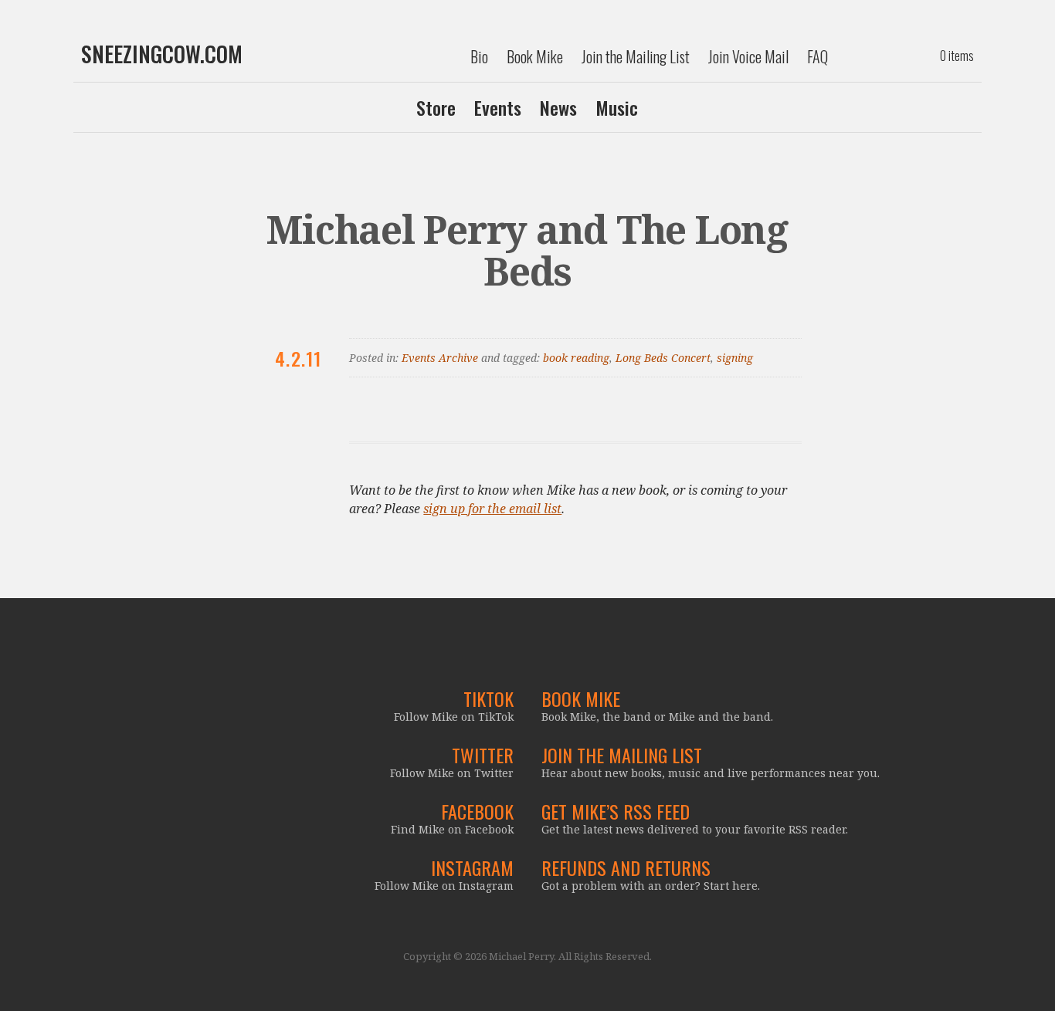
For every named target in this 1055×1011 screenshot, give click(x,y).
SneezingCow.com (162, 54)
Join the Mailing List (636, 56)
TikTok (488, 698)
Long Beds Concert (663, 357)
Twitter (483, 754)
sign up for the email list (492, 508)
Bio (479, 56)
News (558, 107)
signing (735, 357)
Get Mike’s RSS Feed (615, 811)
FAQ (817, 56)
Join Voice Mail (748, 56)
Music (616, 107)
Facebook (477, 811)
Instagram (472, 867)
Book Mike (535, 56)
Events (497, 107)
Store (436, 107)
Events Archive (440, 357)
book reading (576, 357)
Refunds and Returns (626, 867)
